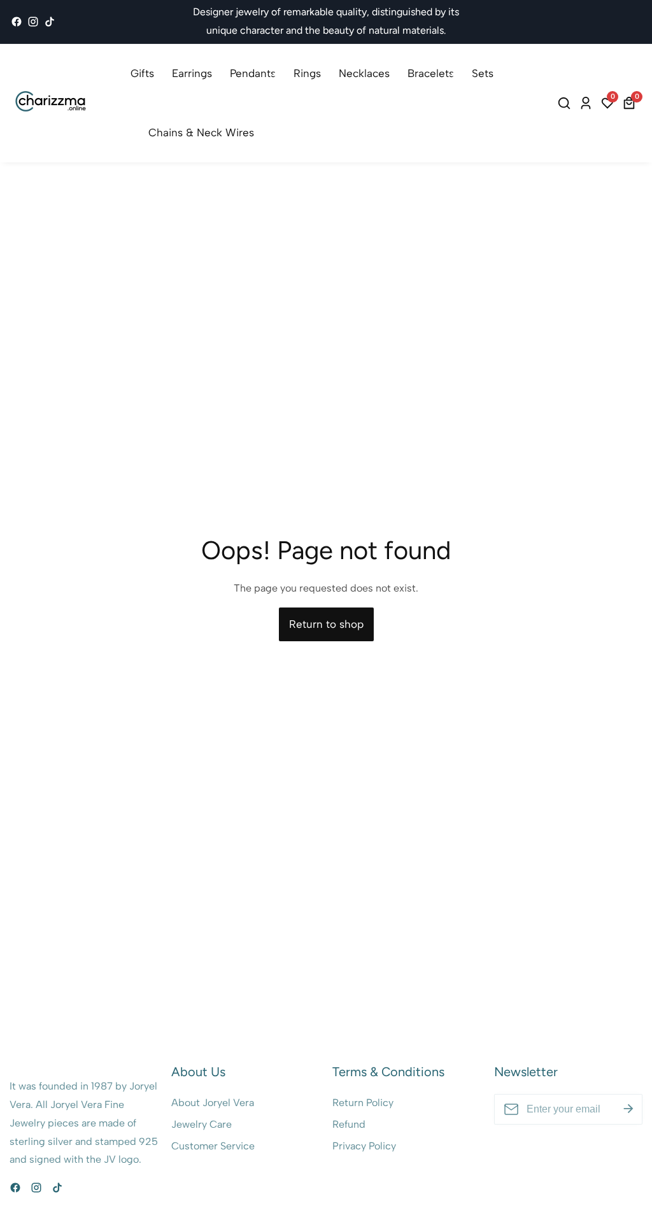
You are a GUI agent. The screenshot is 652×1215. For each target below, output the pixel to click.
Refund (348, 1124)
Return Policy (362, 1103)
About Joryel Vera (212, 1103)
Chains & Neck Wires (201, 132)
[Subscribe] (628, 1109)
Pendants (253, 73)
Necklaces (364, 73)
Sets (482, 73)
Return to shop (326, 624)
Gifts (142, 73)
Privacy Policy (364, 1146)
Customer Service (213, 1146)
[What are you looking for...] (566, 103)
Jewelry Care (201, 1124)
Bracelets (431, 73)
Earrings (192, 73)
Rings (307, 73)
